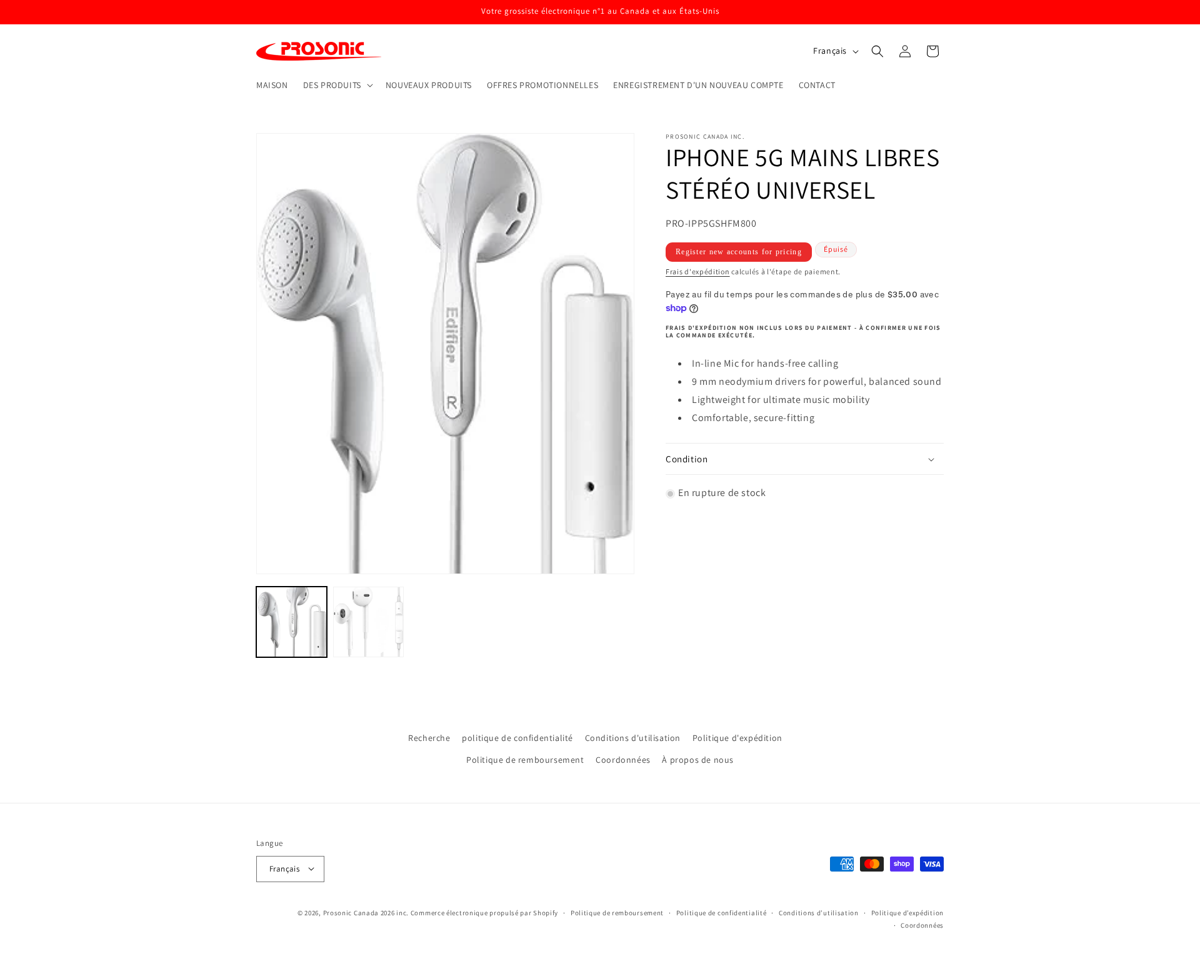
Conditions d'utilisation (633, 737)
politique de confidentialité (517, 737)
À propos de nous (698, 760)
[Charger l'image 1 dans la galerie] (291, 622)
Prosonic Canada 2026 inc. (366, 912)
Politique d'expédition (737, 737)
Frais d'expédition (698, 272)
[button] (337, 85)
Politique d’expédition (907, 912)
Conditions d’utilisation (819, 912)
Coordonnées (623, 760)
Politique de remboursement (525, 760)
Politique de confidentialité (721, 912)
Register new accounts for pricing (739, 252)
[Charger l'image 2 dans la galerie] (368, 622)
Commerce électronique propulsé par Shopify (484, 912)
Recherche (429, 737)
